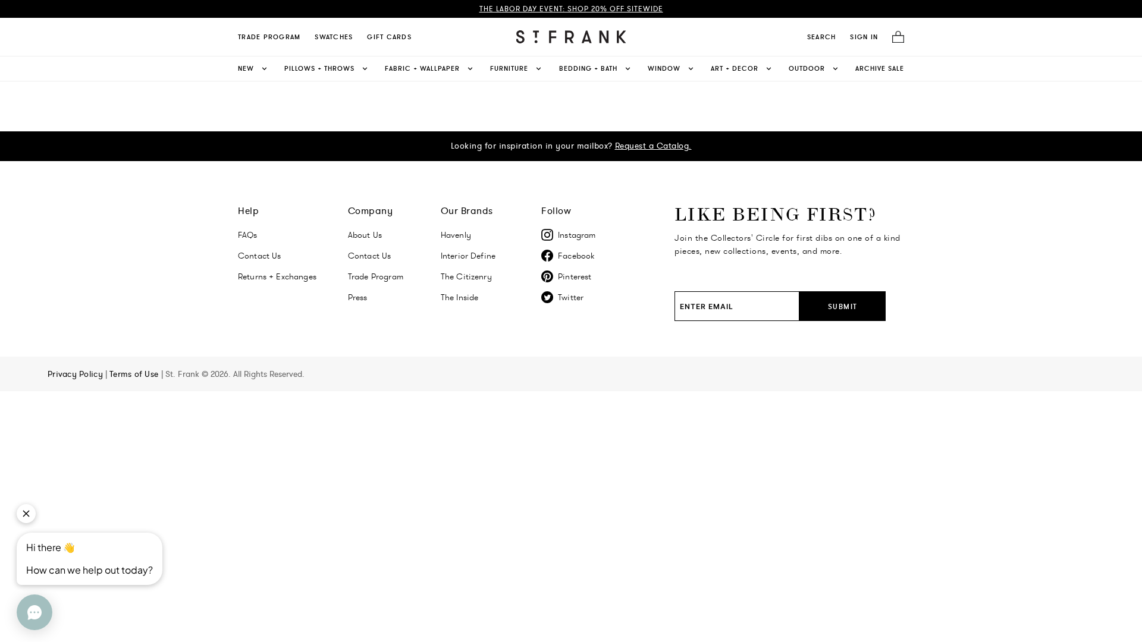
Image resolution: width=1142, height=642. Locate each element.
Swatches (334, 37)
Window (664, 68)
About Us (365, 234)
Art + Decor (734, 68)
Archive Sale (879, 68)
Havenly (456, 234)
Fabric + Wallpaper (422, 68)
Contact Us (259, 255)
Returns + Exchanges (277, 276)
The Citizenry (466, 276)
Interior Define (468, 255)
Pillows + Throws (319, 68)
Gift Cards (389, 37)
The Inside (460, 297)
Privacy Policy (76, 374)
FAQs (248, 234)
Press (358, 297)
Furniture (509, 68)
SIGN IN (864, 37)
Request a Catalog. (653, 145)
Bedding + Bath (588, 68)
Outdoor (807, 68)
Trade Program (269, 37)
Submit (843, 306)
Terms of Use (135, 374)
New (246, 68)
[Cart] (894, 37)
